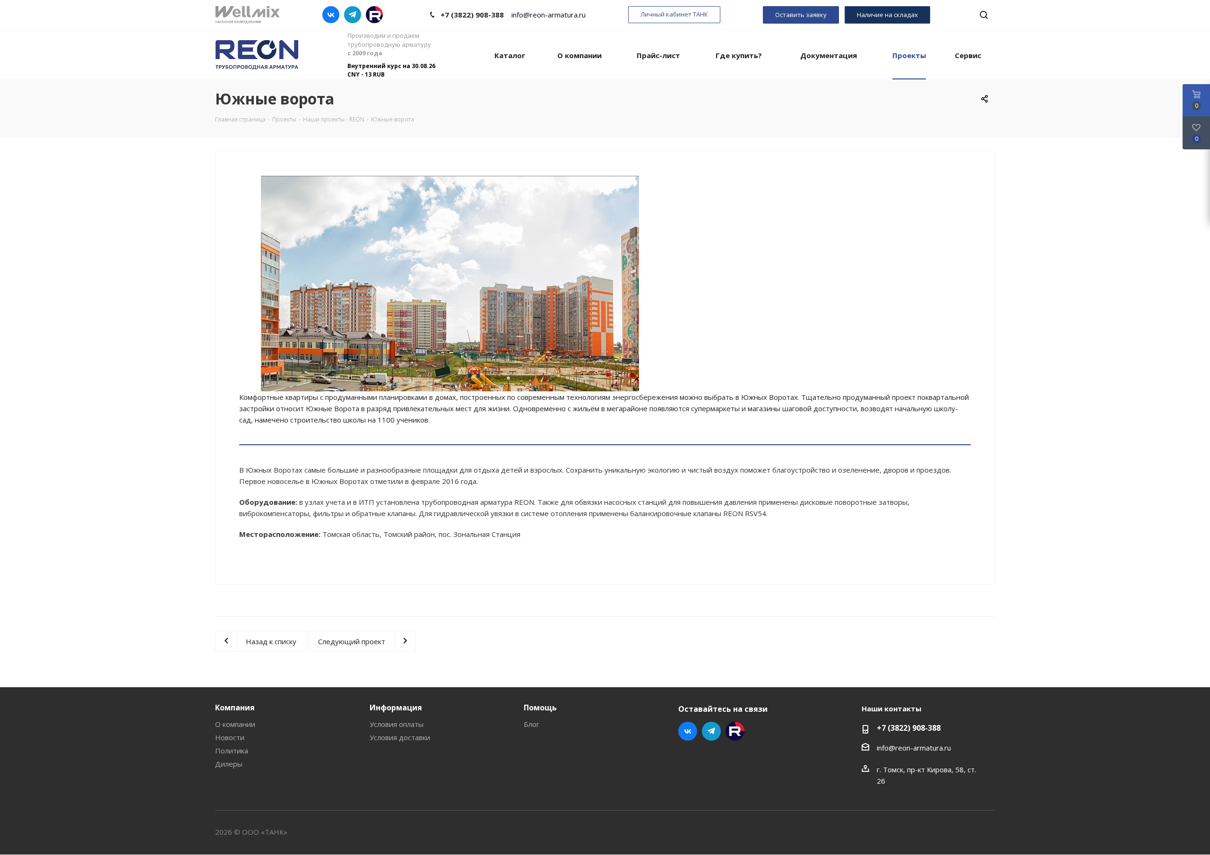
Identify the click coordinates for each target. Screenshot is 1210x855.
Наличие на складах (887, 14)
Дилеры (228, 764)
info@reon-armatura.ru (548, 15)
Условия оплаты (397, 724)
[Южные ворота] (450, 328)
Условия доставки (400, 737)
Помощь (540, 707)
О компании (235, 724)
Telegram (352, 14)
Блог (531, 724)
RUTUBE (374, 14)
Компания (235, 707)
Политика (231, 750)
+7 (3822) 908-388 (472, 14)
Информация (396, 707)
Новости (229, 737)
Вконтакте (330, 14)
